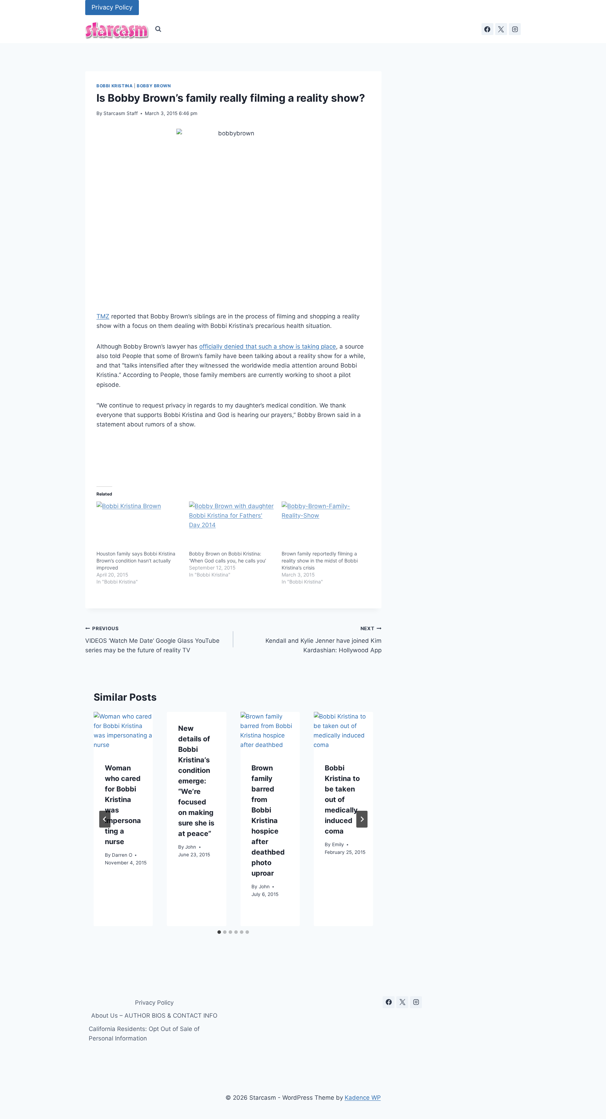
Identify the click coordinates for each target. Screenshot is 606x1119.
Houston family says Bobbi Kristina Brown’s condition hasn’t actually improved (135, 561)
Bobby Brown (154, 85)
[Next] (362, 819)
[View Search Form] (158, 29)
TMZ (102, 316)
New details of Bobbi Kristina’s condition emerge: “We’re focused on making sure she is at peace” (196, 781)
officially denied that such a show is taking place (267, 346)
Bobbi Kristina (114, 85)
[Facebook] (487, 29)
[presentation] (123, 731)
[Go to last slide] (104, 819)
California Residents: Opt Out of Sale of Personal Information (144, 1033)
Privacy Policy (112, 7)
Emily (338, 845)
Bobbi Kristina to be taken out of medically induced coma (342, 799)
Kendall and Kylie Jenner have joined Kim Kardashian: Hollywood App (323, 640)
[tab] (219, 932)
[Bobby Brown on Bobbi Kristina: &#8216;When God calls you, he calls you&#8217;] (232, 526)
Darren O (122, 855)
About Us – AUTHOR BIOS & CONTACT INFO (154, 1015)
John (190, 847)
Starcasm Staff (120, 113)
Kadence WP (363, 1097)
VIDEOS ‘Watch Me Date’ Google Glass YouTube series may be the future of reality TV (152, 640)
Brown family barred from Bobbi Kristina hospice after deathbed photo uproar (268, 820)
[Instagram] (515, 29)
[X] (501, 29)
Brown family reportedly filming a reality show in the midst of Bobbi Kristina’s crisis (320, 561)
